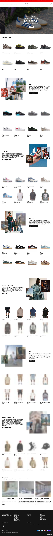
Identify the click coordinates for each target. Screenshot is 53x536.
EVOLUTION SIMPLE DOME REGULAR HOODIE (7, 470)
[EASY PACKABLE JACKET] (33, 462)
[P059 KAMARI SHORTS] (20, 328)
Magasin (41, 517)
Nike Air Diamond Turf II (30, 186)
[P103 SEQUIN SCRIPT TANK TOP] (7, 328)
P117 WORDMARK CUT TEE (30, 320)
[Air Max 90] (45, 128)
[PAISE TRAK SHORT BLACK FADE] (20, 395)
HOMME (3, 4)
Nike (14, 52)
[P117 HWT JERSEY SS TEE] (45, 312)
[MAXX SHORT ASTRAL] (33, 379)
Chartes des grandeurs (42, 515)
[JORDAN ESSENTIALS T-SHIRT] (45, 195)
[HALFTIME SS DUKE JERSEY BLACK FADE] (45, 395)
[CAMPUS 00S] (33, 261)
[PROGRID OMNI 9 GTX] (33, 45)
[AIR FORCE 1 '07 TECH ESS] (7, 128)
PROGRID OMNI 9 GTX (30, 53)
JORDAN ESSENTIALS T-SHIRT (44, 202)
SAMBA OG (28, 253)
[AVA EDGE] (20, 61)
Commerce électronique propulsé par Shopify (13, 532)
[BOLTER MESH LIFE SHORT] (7, 395)
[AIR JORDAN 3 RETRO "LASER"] (7, 45)
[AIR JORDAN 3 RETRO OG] (20, 179)
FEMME (7, 4)
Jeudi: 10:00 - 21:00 (16, 517)
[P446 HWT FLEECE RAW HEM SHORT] (7, 312)
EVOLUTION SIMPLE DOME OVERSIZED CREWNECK (19, 470)
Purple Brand (3, 319)
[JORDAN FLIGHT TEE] (20, 195)
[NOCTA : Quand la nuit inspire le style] (10, 489)
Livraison (41, 516)
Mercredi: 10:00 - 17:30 (17, 516)
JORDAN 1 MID (41, 186)
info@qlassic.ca (29, 514)
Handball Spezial (4, 253)
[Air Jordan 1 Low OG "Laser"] (33, 61)
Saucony (28, 52)
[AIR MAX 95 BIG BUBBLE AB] (20, 45)
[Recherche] (49, 4)
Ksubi (2, 401)
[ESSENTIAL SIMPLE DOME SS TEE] (7, 446)
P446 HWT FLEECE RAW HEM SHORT (6, 320)
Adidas (3, 252)
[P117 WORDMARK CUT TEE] (33, 312)
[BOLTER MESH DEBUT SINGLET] (45, 379)
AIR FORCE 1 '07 (16, 135)
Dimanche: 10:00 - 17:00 (17, 520)
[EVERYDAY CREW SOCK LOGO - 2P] (33, 446)
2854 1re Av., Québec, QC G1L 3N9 (6, 514)
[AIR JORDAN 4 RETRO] (7, 179)
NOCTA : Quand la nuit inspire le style (10, 498)
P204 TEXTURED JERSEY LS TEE (18, 320)
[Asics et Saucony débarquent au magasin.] (26, 489)
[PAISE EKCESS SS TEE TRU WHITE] (33, 395)
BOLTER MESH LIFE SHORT (5, 402)
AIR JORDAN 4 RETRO (5, 186)
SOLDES (16, 4)
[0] (50, 4)
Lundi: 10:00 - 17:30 (16, 514)
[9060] (45, 45)
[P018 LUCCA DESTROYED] (45, 328)
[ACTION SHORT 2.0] (45, 462)
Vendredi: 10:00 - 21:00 (17, 518)
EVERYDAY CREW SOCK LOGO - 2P (31, 453)
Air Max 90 (41, 135)
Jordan (3, 52)
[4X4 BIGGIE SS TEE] (7, 379)
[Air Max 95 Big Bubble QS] (7, 112)
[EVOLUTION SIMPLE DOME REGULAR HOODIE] (7, 462)
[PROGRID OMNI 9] (45, 61)
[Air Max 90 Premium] (20, 112)
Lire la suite (3, 504)
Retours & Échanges (42, 518)
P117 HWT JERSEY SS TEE (43, 320)
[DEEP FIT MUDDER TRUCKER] (45, 446)
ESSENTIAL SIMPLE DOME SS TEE (6, 453)
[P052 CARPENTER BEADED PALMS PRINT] (33, 328)
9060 (40, 53)
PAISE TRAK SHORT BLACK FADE (18, 402)
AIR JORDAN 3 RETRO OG (17, 186)
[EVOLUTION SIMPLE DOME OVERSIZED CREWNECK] (20, 462)
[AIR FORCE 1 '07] (20, 128)
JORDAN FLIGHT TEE (17, 202)
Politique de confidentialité (43, 519)
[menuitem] (3, 4)
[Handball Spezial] (7, 246)
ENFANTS (11, 4)
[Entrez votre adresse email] (50, 526)
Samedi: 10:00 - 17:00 (17, 519)
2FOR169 (20, 4)
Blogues (41, 514)
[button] (28, 27)
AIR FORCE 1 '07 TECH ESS (5, 135)
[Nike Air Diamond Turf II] (33, 179)
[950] (7, 61)
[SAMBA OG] (33, 246)
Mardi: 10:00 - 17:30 (16, 515)
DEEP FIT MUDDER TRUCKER (43, 453)
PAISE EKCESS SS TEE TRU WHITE (31, 402)
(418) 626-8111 (29, 515)
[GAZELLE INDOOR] (7, 261)
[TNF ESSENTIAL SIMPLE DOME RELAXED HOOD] (20, 446)
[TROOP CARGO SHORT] (20, 379)
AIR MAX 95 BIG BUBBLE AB (18, 53)
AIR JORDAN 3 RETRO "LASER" (6, 53)
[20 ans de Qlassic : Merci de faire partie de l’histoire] (43, 489)
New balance (41, 52)
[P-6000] (33, 112)
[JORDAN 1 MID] (45, 179)
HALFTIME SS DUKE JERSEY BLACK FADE (45, 402)
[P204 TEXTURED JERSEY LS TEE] (20, 312)
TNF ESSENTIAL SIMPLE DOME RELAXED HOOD (19, 454)
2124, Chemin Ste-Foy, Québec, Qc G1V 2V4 (7, 515)
